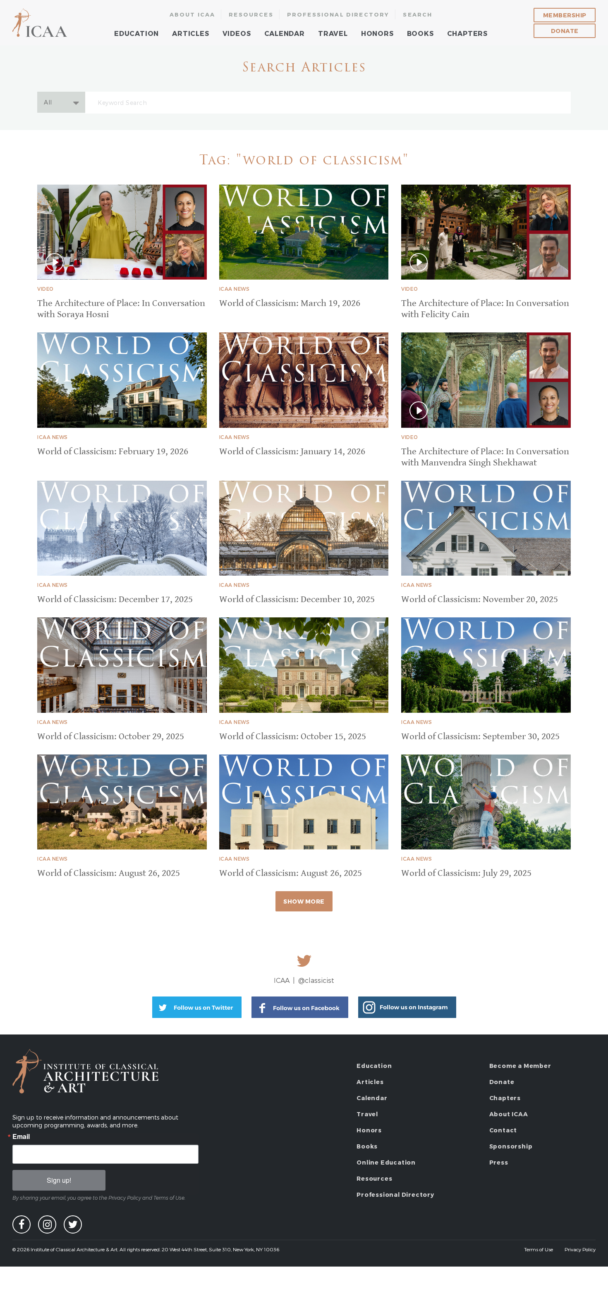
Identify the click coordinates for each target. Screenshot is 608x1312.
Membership (564, 15)
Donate (565, 30)
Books (420, 33)
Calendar (284, 33)
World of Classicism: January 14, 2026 (292, 451)
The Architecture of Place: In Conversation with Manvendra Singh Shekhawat (485, 457)
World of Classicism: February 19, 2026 (112, 451)
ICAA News (234, 289)
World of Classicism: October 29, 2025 (110, 736)
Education (136, 33)
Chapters (467, 33)
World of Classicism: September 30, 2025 (480, 736)
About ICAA (192, 14)
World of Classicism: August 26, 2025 (108, 873)
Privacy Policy (580, 1249)
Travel (333, 33)
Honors (377, 33)
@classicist (316, 980)
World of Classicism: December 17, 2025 (115, 599)
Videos (237, 33)
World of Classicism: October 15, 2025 (292, 736)
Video (45, 289)
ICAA (40, 22)
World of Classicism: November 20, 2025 (479, 599)
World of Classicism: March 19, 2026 (289, 303)
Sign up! (59, 1180)
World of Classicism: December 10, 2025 (297, 599)
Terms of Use (538, 1249)
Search (417, 14)
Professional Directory (338, 14)
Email (21, 1136)
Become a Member (520, 1065)
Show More (304, 901)
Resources (251, 14)
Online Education (386, 1162)
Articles (190, 33)
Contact (503, 1130)
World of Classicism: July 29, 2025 (466, 873)
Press (498, 1162)
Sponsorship (511, 1146)
